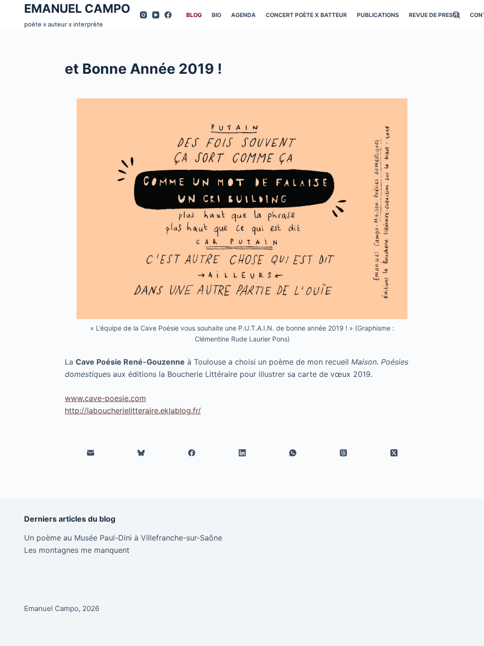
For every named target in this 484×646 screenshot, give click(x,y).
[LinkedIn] (242, 453)
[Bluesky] (141, 453)
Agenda (243, 14)
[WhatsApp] (293, 453)
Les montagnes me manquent (77, 550)
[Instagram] (143, 14)
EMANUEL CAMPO (77, 8)
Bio (216, 14)
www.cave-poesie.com (105, 398)
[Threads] (343, 453)
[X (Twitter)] (394, 453)
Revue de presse (434, 14)
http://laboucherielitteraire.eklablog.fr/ (133, 410)
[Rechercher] (456, 14)
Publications (378, 14)
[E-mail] (90, 453)
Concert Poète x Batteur (306, 14)
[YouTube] (155, 14)
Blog (194, 14)
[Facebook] (168, 14)
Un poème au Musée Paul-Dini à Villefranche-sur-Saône (123, 537)
